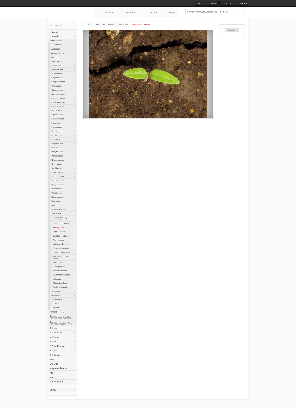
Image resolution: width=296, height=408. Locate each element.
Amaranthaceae (58, 53)
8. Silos (53, 350)
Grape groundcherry (61, 252)
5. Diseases (55, 337)
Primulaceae (56, 193)
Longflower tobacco (61, 236)
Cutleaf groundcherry (62, 248)
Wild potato (57, 262)
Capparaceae (57, 90)
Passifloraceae (57, 176)
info (51, 372)
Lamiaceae (55, 139)
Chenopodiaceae (58, 98)
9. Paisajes (55, 355)
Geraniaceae (56, 135)
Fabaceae (55, 123)
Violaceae (55, 304)
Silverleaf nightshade (61, 275)
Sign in (214, 3)
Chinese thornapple (61, 224)
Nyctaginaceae (57, 160)
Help (172, 12)
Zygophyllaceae (58, 308)
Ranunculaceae (57, 197)
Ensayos (54, 364)
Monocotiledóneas (57, 312)
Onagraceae (56, 164)
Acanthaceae (56, 45)
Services (131, 12)
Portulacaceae (57, 189)
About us (108, 12)
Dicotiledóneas (56, 41)
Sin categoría (56, 381)
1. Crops (54, 32)
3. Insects (54, 328)
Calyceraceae (57, 78)
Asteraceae (56, 65)
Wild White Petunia (60, 244)
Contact (152, 12)
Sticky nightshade (60, 287)
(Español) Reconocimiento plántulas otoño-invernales (60, 317)
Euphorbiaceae (57, 119)
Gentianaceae (57, 131)
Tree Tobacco (59, 232)
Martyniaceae (57, 152)
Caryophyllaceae (58, 94)
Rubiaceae (55, 201)
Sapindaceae (56, 205)
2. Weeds (54, 36)
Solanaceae (56, 213)
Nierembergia (58, 240)
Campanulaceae (58, 82)
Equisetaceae (57, 115)
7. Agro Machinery (58, 346)
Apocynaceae (57, 61)
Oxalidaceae (56, 168)
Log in (201, 3)
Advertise (232, 30)
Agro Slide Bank (70, 13)
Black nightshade (60, 283)
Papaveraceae (57, 172)
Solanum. (57, 279)
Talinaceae (55, 291)
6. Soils (53, 341)
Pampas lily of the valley (60, 257)
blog (52, 359)
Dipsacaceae (56, 111)
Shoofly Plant (58, 228)
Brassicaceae (57, 74)
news (52, 377)
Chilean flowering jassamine (60, 218)
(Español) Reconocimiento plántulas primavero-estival (61, 323)
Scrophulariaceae (58, 209)
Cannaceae (56, 86)
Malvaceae (55, 148)
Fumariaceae (56, 127)
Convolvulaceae (58, 102)
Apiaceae (55, 57)
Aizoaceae (55, 49)
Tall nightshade (59, 267)
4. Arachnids (56, 332)
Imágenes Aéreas (58, 368)
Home (87, 24)
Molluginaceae (57, 156)
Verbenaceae (56, 299)
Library (53, 389)
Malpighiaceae (57, 143)
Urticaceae (55, 295)
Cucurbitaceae (57, 106)
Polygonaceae (57, 185)
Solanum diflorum (60, 271)
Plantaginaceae (57, 180)
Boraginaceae (57, 69)
